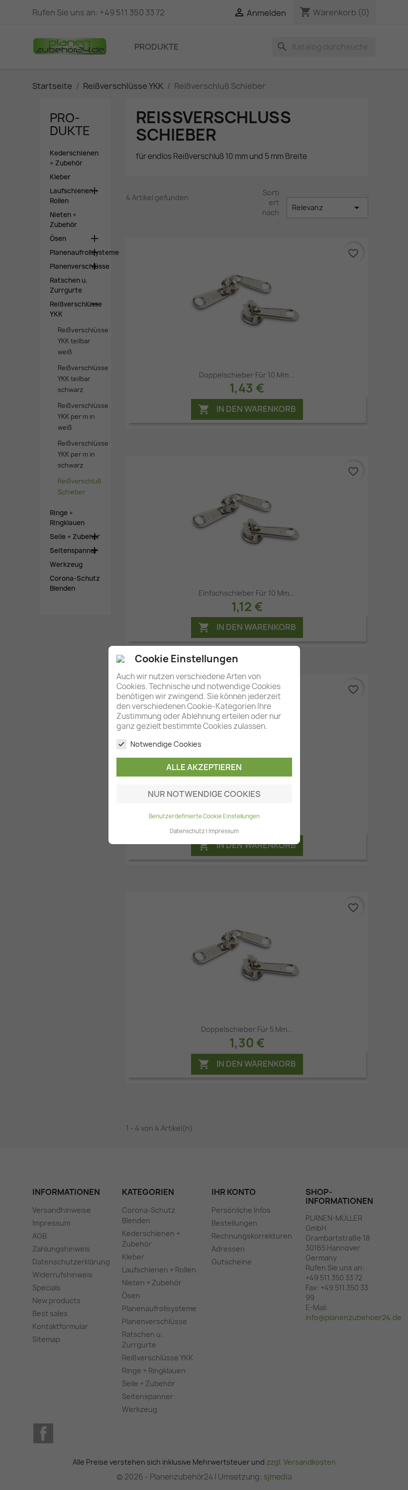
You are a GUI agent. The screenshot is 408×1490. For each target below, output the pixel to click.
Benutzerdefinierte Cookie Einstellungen (204, 816)
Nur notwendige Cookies (204, 793)
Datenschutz (187, 831)
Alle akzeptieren (204, 767)
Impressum (223, 831)
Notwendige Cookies (166, 744)
